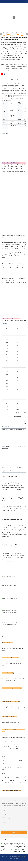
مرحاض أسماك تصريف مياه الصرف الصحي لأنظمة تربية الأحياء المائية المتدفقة (6, 849)
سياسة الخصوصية (14, 858)
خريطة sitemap (22, 856)
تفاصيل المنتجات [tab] (14, 79)
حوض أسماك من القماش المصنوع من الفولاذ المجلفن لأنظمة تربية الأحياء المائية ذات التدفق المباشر (20, 850)
